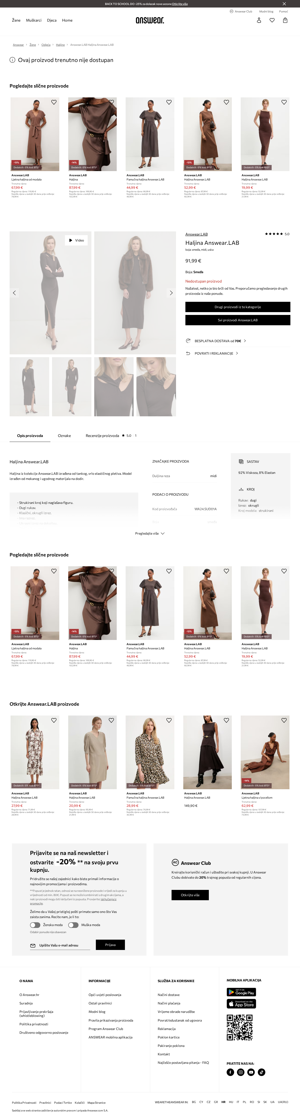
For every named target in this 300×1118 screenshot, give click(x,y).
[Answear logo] (150, 20)
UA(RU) (283, 1101)
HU (231, 1101)
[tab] (111, 435)
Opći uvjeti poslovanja (105, 995)
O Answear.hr (29, 995)
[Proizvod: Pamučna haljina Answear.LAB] (150, 134)
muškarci (33, 20)
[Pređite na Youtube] (251, 1072)
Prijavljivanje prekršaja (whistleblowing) (36, 1013)
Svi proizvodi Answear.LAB (238, 320)
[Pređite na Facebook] (230, 1072)
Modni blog (97, 1012)
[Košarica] (285, 20)
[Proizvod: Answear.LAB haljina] (92, 134)
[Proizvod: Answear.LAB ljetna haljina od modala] (35, 134)
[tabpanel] (150, 490)
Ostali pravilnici (100, 1003)
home (67, 20)
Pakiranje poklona (171, 1046)
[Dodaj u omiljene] (53, 102)
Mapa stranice (96, 1102)
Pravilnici (45, 1102)
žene (16, 20)
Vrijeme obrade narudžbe (176, 1012)
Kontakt (164, 1054)
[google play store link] (241, 992)
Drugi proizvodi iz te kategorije (238, 307)
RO (252, 1101)
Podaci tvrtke (63, 1102)
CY (201, 1101)
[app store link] (241, 1003)
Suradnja (26, 1003)
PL (244, 1101)
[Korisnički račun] (259, 20)
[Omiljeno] (272, 20)
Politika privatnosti (33, 1024)
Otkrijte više (190, 895)
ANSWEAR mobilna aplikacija (110, 1037)
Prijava (110, 945)
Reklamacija (167, 1029)
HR (223, 1101)
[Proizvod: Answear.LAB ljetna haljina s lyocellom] (265, 752)
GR (216, 1101)
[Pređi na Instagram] (240, 1072)
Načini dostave (169, 995)
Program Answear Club (106, 1029)
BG (194, 1101)
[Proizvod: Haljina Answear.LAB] (207, 134)
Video (79, 240)
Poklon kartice (169, 1037)
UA (272, 1101)
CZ (208, 1101)
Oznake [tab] (64, 435)
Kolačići (80, 1102)
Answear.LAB (196, 234)
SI (259, 1101)
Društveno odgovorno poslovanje (43, 1032)
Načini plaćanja (169, 1003)
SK (265, 1101)
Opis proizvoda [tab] (30, 435)
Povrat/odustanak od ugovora (180, 1020)
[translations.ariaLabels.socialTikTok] (262, 1072)
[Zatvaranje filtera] (284, 4)
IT (238, 1101)
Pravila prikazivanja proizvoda (111, 1020)
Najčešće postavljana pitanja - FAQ (183, 1062)
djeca (51, 20)
